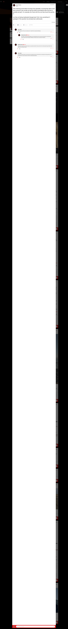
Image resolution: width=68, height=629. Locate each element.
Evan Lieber (22, 36)
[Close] (54, 4)
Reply (19, 32)
